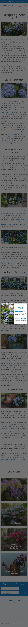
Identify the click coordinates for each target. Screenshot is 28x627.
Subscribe (23, 318)
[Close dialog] (26, 304)
